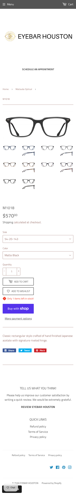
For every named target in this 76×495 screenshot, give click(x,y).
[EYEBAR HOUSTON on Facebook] (57, 468)
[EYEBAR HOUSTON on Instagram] (70, 468)
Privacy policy (38, 437)
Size (5, 232)
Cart (70, 4)
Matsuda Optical (24, 89)
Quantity (7, 264)
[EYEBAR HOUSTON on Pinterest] (64, 468)
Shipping (8, 222)
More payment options (18, 318)
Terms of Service (38, 432)
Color (5, 248)
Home (6, 89)
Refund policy (38, 426)
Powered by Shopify (51, 483)
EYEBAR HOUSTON (29, 483)
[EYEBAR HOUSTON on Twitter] (51, 468)
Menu (10, 4)
